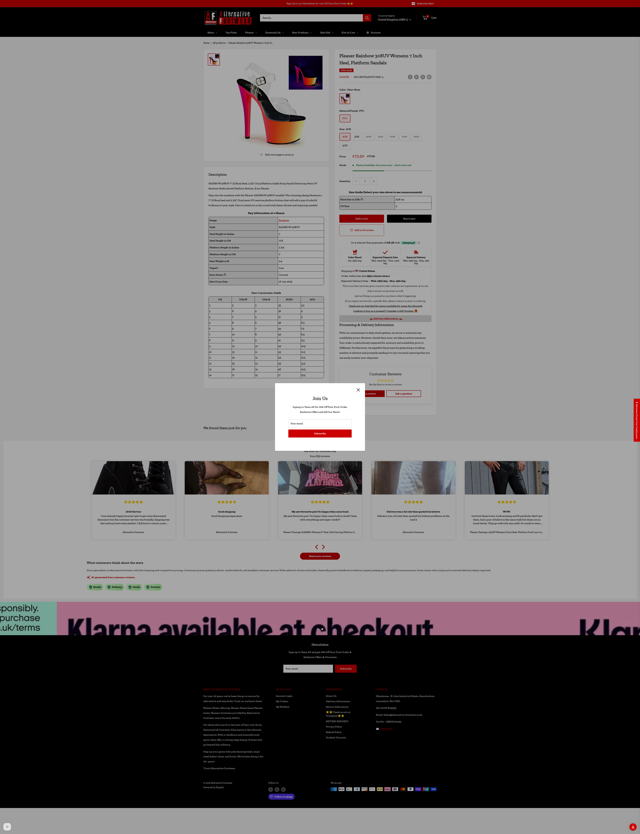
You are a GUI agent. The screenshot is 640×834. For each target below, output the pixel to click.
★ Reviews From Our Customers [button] (636, 420)
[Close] (358, 389)
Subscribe (320, 433)
